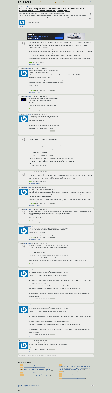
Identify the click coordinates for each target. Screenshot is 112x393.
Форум (51, 2)
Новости (37, 2)
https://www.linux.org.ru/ (22, 387)
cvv (27, 21)
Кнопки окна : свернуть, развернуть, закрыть (34, 367)
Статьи (47, 2)
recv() (21, 30)
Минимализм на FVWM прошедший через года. (35, 375)
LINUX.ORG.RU (25, 2)
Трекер (60, 2)
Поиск (64, 2)
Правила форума (26, 385)
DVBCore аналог (87, 30)
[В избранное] (90, 14)
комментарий (27, 68)
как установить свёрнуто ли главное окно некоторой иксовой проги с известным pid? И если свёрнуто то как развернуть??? (52, 9)
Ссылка (21, 26)
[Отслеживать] (90, 18)
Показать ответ (32, 64)
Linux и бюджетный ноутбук (69, 371)
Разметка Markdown (35, 385)
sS (29, 108)
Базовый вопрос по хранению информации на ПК (74, 373)
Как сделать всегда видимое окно (32, 365)
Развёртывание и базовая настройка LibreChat (73, 378)
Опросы (56, 2)
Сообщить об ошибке (22, 386)
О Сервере (20, 385)
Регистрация (85, 2)
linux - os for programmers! (68, 376)
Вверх (92, 385)
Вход (91, 2)
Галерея (42, 2)
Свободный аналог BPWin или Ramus (33, 372)
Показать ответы (32, 92)
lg (29, 62)
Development (27, 6)
